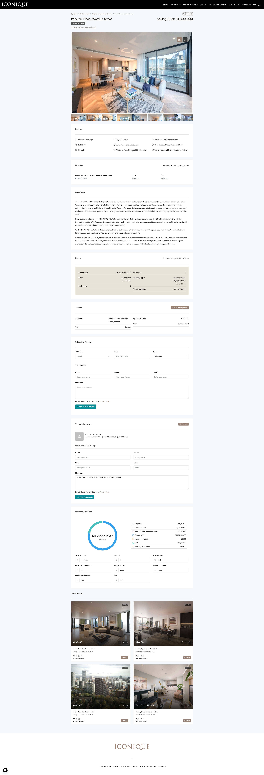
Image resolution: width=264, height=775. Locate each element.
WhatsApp (123, 437)
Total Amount (80, 555)
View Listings (183, 424)
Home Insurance (159, 565)
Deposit (117, 555)
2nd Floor (81, 145)
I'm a (135, 463)
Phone (116, 372)
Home (75, 14)
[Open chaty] (5, 770)
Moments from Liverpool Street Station (131, 150)
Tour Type (79, 352)
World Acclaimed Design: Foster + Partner (170, 150)
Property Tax (119, 565)
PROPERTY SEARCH (190, 5)
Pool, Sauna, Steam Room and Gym (168, 145)
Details (124, 658)
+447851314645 (109, 437)
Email (155, 372)
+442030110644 (93, 437)
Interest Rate (158, 555)
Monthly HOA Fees (82, 576)
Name (77, 372)
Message (79, 382)
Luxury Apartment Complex (127, 145)
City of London (122, 140)
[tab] (179, 39)
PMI (115, 576)
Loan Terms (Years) (83, 565)
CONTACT (232, 5)
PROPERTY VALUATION (217, 5)
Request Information (85, 497)
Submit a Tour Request (85, 407)
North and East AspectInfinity (166, 140)
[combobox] (93, 356)
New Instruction (78, 23)
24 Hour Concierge (85, 140)
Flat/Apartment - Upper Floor (101, 14)
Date (116, 352)
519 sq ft (81, 150)
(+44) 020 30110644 (248, 5)
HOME (165, 5)
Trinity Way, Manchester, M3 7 (83, 649)
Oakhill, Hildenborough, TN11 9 (147, 712)
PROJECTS (174, 5)
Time (155, 352)
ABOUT (203, 5)
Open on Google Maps (180, 307)
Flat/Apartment (84, 14)
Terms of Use (104, 401)
